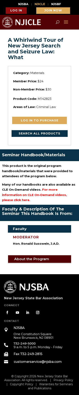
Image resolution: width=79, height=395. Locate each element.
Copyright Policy (21, 384)
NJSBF (56, 4)
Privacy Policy (63, 380)
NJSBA (23, 4)
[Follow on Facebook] (7, 312)
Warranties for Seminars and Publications (50, 386)
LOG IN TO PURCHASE (39, 120)
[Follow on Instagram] (37, 312)
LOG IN (16, 10)
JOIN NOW (53, 10)
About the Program (31, 259)
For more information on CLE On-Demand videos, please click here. (34, 195)
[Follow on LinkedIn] (27, 312)
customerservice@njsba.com (38, 362)
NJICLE (40, 4)
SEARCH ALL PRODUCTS (39, 133)
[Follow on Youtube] (17, 312)
